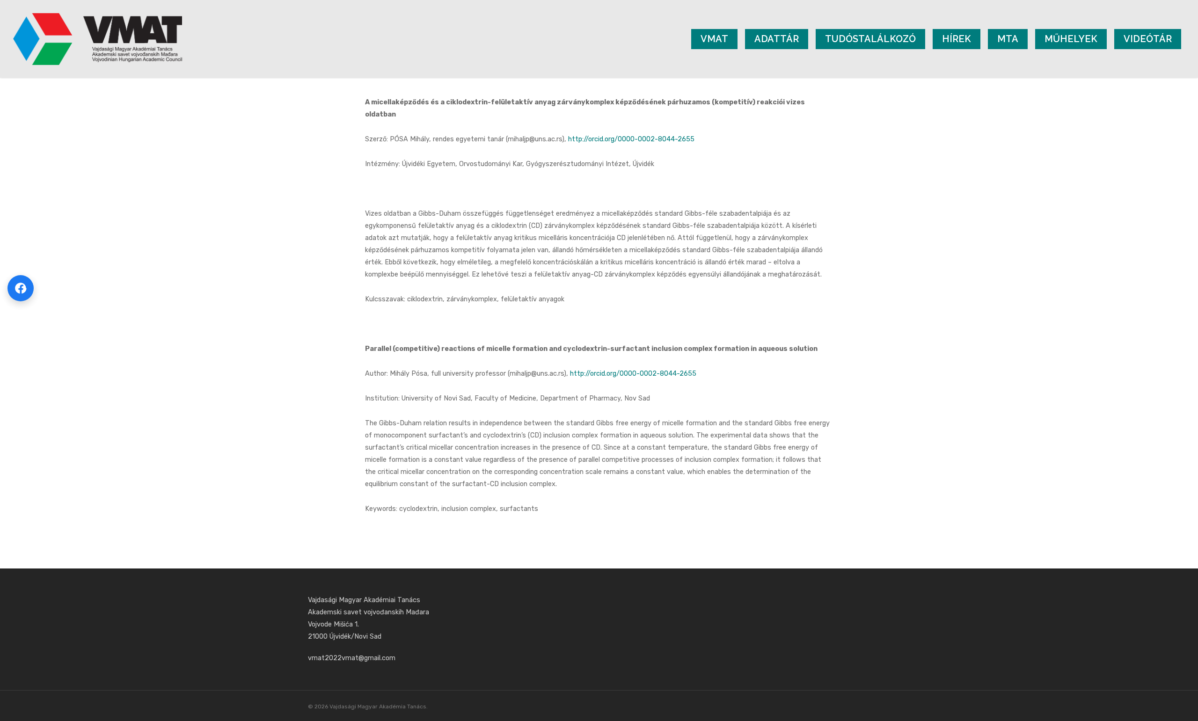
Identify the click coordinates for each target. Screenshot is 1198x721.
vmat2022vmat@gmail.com (351, 658)
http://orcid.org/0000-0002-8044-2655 (631, 139)
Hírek (956, 38)
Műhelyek (1071, 38)
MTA (1007, 38)
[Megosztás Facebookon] (20, 288)
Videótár (1148, 38)
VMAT (714, 38)
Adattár (776, 38)
